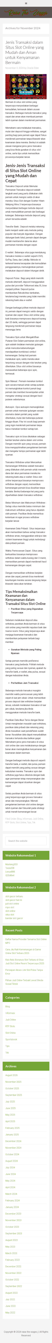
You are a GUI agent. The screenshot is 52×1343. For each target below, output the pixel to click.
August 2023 (11, 1240)
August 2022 (11, 1293)
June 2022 (10, 1306)
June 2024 (10, 1174)
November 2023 (13, 1220)
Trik (33, 822)
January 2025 (12, 1134)
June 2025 (10, 1108)
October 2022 (12, 1279)
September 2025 (13, 1095)
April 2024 (10, 1187)
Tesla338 (9, 868)
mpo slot (9, 907)
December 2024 (13, 1141)
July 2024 (10, 1167)
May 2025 (10, 1114)
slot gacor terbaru (14, 896)
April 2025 (10, 1121)
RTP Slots (10, 822)
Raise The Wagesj (26, 12)
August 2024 (11, 1161)
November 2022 (13, 1273)
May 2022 (10, 1312)
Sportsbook (11, 1039)
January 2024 (12, 1207)
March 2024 (11, 1194)
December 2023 (13, 1213)
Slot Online (21, 822)
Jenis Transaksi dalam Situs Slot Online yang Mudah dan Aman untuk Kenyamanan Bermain (24, 52)
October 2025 (12, 1088)
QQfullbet (9, 875)
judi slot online (12, 903)
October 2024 (12, 1154)
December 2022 (13, 1266)
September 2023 (13, 1233)
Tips (29, 822)
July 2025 (10, 1101)
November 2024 (13, 1147)
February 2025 (12, 1128)
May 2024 (10, 1180)
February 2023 (12, 1260)
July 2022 (10, 1299)
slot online (10, 911)
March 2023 (11, 1253)
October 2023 (12, 1227)
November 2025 (13, 1082)
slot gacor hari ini (13, 900)
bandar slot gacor (14, 918)
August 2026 (11, 1075)
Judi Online (38, 818)
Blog (19, 818)
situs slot (9, 914)
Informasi (27, 818)
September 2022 (13, 1286)
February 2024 (12, 1200)
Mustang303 (11, 864)
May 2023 (10, 1246)
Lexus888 (10, 871)
